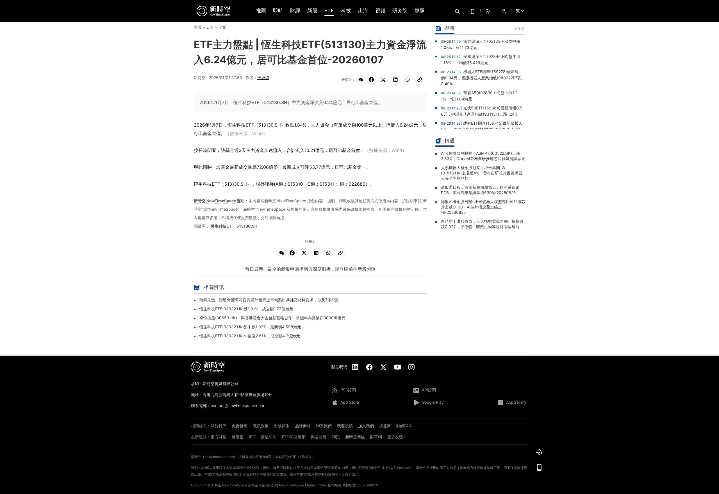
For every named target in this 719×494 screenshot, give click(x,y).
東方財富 (218, 436)
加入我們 (366, 425)
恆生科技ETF (222, 226)
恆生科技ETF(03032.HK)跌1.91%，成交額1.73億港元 (246, 308)
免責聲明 (239, 425)
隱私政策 (261, 425)
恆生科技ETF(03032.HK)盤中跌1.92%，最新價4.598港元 (250, 326)
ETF (329, 11)
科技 (346, 11)
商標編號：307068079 (360, 485)
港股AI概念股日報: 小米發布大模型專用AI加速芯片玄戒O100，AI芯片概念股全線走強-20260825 (483, 207)
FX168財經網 (294, 436)
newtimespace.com (219, 457)
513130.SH (246, 226)
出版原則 (282, 425)
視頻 (380, 11)
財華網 (376, 436)
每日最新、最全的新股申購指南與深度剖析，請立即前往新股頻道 (310, 269)
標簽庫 (385, 425)
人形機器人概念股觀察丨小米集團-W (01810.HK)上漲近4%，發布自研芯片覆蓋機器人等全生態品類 (481, 173)
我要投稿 (345, 425)
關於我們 (218, 425)
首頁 (198, 27)
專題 (420, 11)
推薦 (261, 11)
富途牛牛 (269, 436)
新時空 (200, 200)
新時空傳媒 (355, 436)
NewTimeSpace (221, 200)
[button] (539, 451)
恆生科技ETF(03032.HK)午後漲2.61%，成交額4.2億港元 (249, 335)
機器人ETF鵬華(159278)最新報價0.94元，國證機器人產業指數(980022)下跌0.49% (481, 77)
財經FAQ (404, 425)
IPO (252, 436)
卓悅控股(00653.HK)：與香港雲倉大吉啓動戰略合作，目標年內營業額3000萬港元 (272, 317)
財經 (295, 11)
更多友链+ (396, 436)
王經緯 (263, 77)
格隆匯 (238, 436)
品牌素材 (303, 425)
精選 (449, 140)
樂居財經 (319, 436)
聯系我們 (324, 425)
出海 (363, 11)
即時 (278, 11)
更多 (517, 28)
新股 (312, 11)
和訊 (336, 436)
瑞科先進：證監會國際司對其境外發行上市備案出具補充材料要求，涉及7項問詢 (269, 299)
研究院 (400, 11)
